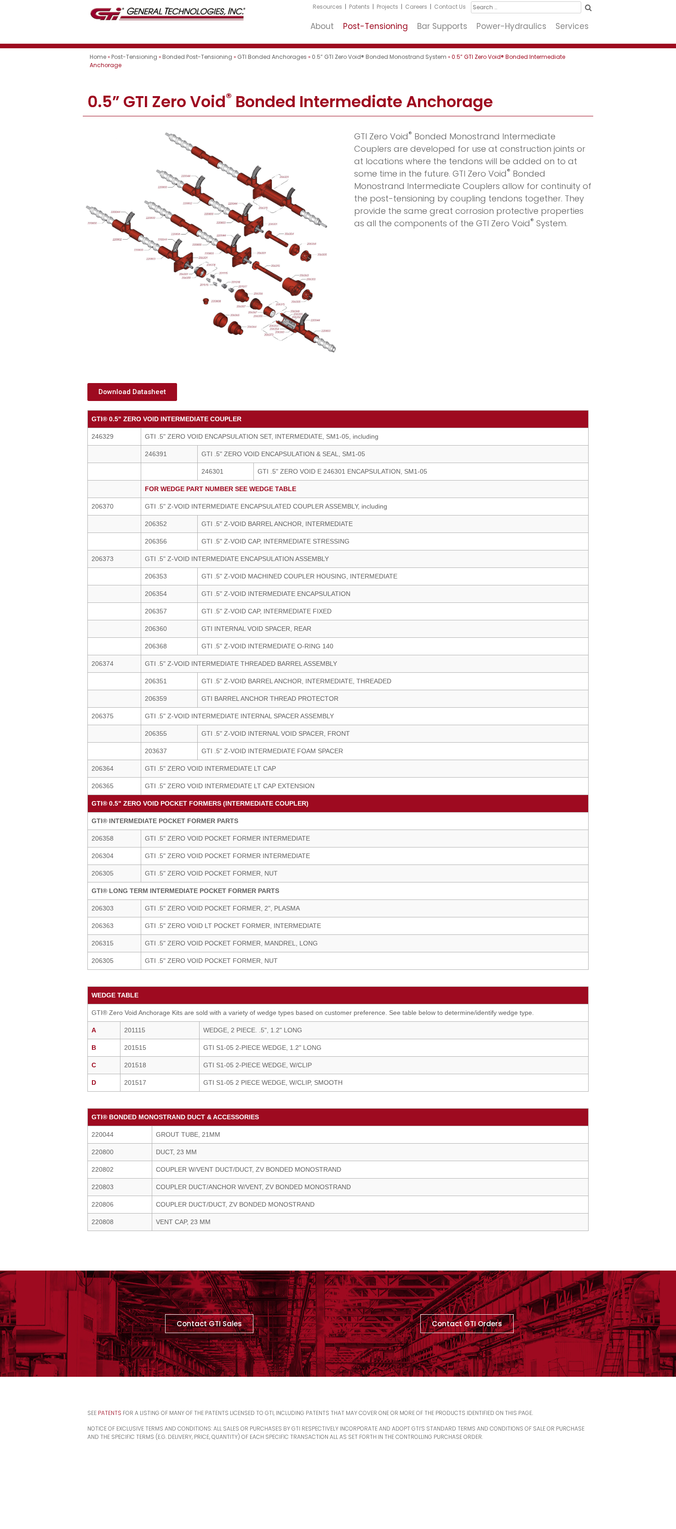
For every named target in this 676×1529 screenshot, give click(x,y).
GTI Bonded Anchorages (272, 57)
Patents (359, 7)
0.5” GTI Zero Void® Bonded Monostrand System (379, 57)
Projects (387, 7)
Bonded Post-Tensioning (197, 57)
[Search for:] (526, 7)
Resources (327, 7)
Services (572, 26)
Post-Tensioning (375, 26)
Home (98, 57)
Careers (416, 7)
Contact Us (450, 7)
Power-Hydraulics (511, 26)
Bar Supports (442, 26)
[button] (132, 392)
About (322, 26)
